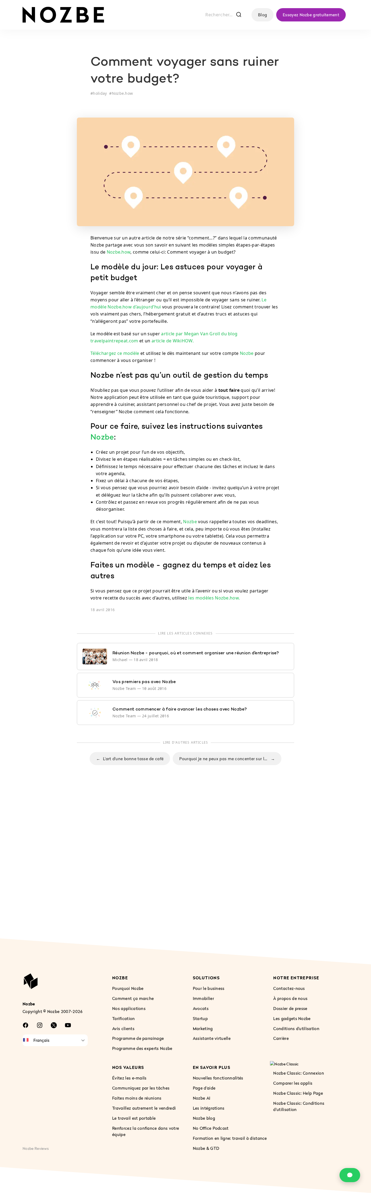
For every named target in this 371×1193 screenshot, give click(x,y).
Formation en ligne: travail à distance (230, 1138)
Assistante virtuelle (212, 1038)
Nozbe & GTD (206, 1148)
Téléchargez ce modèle (114, 353)
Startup (200, 1018)
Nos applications (129, 1008)
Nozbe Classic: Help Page (298, 1093)
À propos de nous (290, 998)
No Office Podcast (211, 1128)
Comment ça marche (133, 998)
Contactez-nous (289, 988)
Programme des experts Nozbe (142, 1048)
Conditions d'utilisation (296, 1028)
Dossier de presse (290, 1008)
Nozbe (247, 353)
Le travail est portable (134, 1118)
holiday (100, 93)
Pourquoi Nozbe (127, 988)
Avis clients (123, 1028)
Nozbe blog (204, 1118)
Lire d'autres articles (185, 742)
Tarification (123, 1018)
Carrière (281, 1038)
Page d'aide (204, 1087)
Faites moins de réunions (137, 1098)
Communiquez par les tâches (140, 1087)
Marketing (203, 1028)
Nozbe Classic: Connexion (298, 1073)
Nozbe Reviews (36, 1148)
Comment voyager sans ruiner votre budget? (184, 71)
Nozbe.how (122, 93)
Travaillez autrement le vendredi (144, 1108)
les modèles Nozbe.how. (214, 598)
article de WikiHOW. (173, 341)
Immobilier (203, 998)
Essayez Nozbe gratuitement (311, 14)
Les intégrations (209, 1108)
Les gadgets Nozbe (291, 1018)
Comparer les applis (292, 1083)
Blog (262, 14)
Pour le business (209, 988)
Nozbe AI (201, 1098)
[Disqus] (185, 863)
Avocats (201, 1008)
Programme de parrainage (138, 1038)
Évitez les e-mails (129, 1077)
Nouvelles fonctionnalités (218, 1077)
